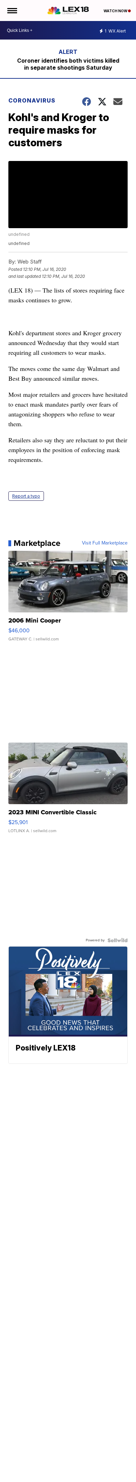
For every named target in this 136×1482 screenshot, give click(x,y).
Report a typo (26, 496)
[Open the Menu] (11, 10)
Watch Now (116, 11)
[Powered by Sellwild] (117, 940)
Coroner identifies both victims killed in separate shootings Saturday (68, 64)
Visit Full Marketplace (105, 543)
